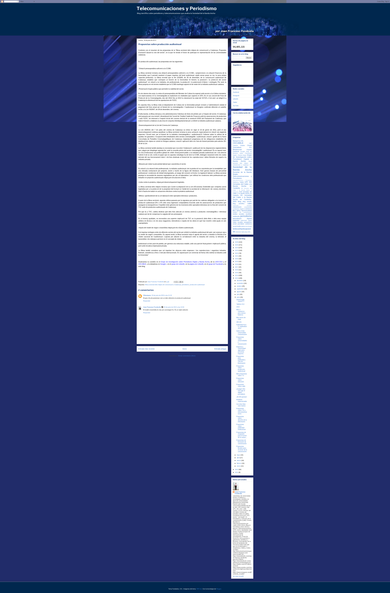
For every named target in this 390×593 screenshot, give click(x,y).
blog (239, 201)
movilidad (249, 214)
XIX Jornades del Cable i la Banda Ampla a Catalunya (242, 190)
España (249, 149)
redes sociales (238, 222)
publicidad (236, 220)
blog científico (238, 203)
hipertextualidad (246, 210)
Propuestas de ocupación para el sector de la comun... (241, 434)
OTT (250, 165)
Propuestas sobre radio (240, 385)
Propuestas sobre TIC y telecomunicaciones (241, 411)
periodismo (185, 284)
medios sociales (238, 214)
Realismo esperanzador (241, 400)
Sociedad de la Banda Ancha (242, 168)
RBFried (199, 589)
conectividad (248, 207)
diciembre (240, 280)
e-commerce (248, 209)
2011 (237, 472)
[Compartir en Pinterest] (182, 282)
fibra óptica (236, 210)
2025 (237, 245)
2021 (237, 256)
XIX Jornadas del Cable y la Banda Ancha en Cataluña (242, 185)
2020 (237, 259)
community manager (242, 205)
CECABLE (238, 143)
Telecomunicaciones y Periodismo (177, 8)
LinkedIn (235, 99)
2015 (237, 272)
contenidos (236, 209)
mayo (239, 455)
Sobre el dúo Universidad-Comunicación (241, 332)
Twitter (235, 102)
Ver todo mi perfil (238, 576)
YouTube (236, 105)
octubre (239, 286)
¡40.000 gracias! (241, 397)
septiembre (240, 289)
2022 (237, 253)
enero (239, 466)
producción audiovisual (197, 284)
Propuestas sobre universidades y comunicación (241, 340)
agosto (239, 291)
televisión (238, 232)
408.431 (239, 322)
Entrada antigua (220, 349)
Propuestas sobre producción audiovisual (240, 368)
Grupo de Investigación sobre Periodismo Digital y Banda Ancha (242, 158)
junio (238, 297)
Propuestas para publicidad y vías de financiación (240, 360)
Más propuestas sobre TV (241, 374)
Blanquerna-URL (238, 141)
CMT (250, 143)
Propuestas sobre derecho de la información (241, 419)
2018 (237, 264)
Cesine (242, 145)
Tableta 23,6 (240, 304)
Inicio (185, 349)
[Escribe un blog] (177, 282)
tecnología (248, 226)
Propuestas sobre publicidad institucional (240, 427)
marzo (239, 460)
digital (241, 209)
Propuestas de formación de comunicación (241, 441)
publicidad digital (246, 220)
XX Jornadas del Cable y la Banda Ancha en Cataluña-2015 (242, 198)
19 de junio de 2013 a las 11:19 (162, 295)
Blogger (218, 589)
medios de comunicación (242, 212)
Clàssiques (147, 295)
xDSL (249, 232)
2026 (237, 242)
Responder (146, 301)
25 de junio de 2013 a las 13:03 (174, 307)
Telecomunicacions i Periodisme (242, 180)
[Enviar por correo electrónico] (175, 282)
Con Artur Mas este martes (241, 405)
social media (237, 226)
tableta (243, 226)
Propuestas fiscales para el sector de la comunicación (241, 449)
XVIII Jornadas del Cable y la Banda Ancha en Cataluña (242, 193)
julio (238, 294)
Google (242, 151)
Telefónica (236, 182)
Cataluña (235, 145)
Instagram (236, 95)
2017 (237, 267)
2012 (237, 469)
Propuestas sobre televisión (240, 380)
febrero (239, 463)
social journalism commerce (242, 224)
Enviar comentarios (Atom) (187, 356)
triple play (244, 232)
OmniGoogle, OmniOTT (240, 300)
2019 (237, 261)
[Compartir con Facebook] (180, 282)
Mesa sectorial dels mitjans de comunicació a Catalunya (163, 284)
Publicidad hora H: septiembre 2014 (241, 326)
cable (249, 203)
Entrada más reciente (146, 349)
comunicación (237, 207)
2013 (237, 278)
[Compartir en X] (179, 282)
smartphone (248, 222)
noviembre (240, 283)
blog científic (247, 201)
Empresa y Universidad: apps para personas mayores (241, 350)
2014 (237, 275)
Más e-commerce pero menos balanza (241, 312)
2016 (237, 270)
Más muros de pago (241, 318)
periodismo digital (242, 219)
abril (238, 458)
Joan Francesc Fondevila (152, 307)
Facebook (236, 92)
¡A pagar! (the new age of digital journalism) (240, 391)
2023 (237, 250)
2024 (237, 247)
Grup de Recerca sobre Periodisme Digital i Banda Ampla (242, 153)
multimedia (236, 216)
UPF (246, 182)
